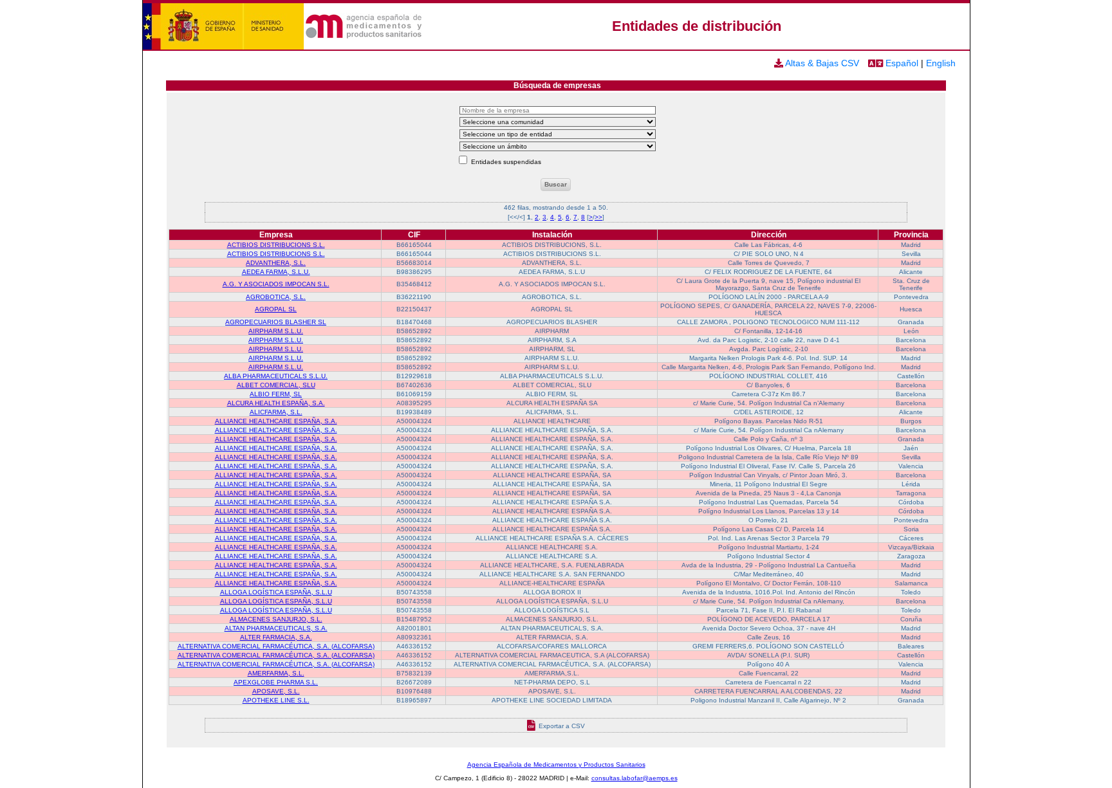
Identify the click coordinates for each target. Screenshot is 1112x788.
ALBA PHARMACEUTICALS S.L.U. (276, 376)
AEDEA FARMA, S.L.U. (276, 271)
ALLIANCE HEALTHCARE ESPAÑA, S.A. (276, 421)
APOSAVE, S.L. (276, 691)
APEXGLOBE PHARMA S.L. (276, 682)
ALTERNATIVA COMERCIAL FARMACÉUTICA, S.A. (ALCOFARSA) (276, 646)
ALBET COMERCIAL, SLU (276, 385)
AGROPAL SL (276, 309)
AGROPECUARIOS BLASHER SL (275, 321)
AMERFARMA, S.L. (276, 673)
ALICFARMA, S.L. (276, 412)
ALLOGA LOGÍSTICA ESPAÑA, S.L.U (276, 592)
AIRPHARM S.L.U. (275, 330)
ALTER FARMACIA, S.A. (276, 637)
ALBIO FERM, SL (276, 394)
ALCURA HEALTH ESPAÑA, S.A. (276, 403)
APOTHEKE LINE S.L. (276, 700)
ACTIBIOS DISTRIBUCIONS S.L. (276, 244)
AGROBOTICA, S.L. (276, 296)
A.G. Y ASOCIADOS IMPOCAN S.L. (276, 284)
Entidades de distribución (696, 26)
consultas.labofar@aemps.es (634, 778)
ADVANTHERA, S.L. (276, 262)
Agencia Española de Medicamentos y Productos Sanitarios (556, 764)
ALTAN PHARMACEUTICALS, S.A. (276, 628)
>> (598, 217)
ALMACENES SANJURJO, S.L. (276, 619)
